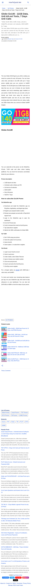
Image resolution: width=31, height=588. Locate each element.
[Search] (28, 2)
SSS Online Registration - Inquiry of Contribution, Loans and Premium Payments (14, 534)
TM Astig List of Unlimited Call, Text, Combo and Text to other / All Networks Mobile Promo (15, 519)
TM (17, 421)
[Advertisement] (15, 58)
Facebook (5, 577)
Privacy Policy (27, 583)
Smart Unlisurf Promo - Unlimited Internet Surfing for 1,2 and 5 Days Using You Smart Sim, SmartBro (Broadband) (15, 433)
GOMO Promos (23, 415)
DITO (26, 421)
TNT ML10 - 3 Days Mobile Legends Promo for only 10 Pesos (15, 505)
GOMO (3, 425)
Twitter (12, 577)
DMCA (14, 583)
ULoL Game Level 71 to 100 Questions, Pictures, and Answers (15, 562)
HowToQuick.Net (15, 2)
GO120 (17, 270)
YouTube (18, 577)
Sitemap (10, 585)
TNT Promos (24, 412)
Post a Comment (6, 370)
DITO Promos (5, 415)
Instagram (25, 577)
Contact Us (9, 583)
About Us (2, 583)
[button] (2, 366)
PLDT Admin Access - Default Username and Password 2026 (13, 463)
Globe (13, 421)
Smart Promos (15, 412)
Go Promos (9, 320)
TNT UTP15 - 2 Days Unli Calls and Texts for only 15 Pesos (15, 449)
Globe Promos (5, 412)
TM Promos (14, 415)
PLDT (21, 421)
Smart (3, 421)
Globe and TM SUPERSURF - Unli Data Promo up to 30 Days (15, 477)
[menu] (2, 2)
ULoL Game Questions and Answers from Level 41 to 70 (15, 491)
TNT (8, 421)
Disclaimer (19, 583)
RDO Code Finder (18, 585)
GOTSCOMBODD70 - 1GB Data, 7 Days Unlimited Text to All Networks (14, 548)
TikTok (15, 580)
